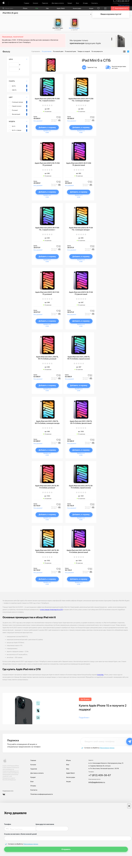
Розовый (15, 110)
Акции (91, 8)
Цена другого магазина (45, 824)
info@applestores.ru (96, 782)
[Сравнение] (106, 8)
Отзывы (85, 3)
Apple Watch (61, 8)
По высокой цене (70, 51)
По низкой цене (58, 51)
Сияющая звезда (17, 102)
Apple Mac (100, 674)
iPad (36, 8)
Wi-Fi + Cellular (16, 130)
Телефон (7, 824)
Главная (26, 3)
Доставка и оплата (58, 3)
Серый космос (16, 106)
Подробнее (84, 717)
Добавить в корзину (47, 127)
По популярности (97, 51)
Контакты (95, 3)
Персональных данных (107, 748)
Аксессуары (77, 8)
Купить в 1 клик (47, 131)
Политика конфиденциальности (41, 794)
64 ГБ (14, 86)
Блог (77, 3)
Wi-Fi (13, 126)
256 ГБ (14, 90)
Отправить (66, 849)
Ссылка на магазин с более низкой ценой (20, 834)
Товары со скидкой (84, 51)
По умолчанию (46, 51)
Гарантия (45, 3)
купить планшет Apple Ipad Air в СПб (51, 609)
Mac (47, 8)
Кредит (70, 3)
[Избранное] (98, 8)
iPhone (25, 8)
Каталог (35, 3)
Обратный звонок (123, 5)
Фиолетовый (16, 114)
